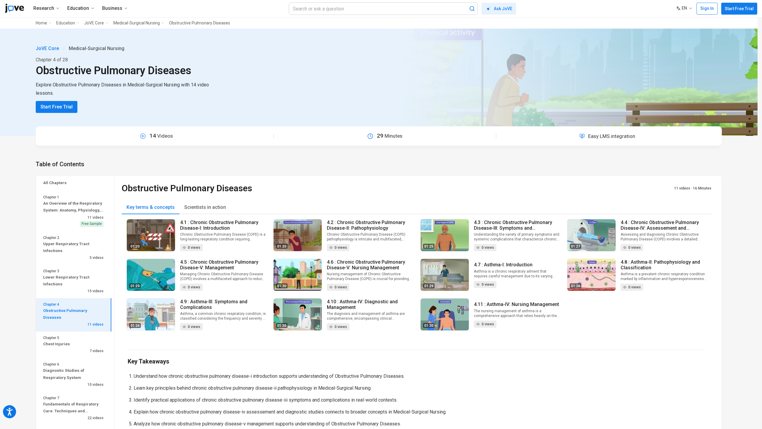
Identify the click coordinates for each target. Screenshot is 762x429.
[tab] (150, 207)
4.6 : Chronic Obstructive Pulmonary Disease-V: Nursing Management (366, 265)
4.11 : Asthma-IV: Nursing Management (516, 304)
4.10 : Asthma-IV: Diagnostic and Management (362, 304)
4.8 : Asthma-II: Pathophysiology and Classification (660, 265)
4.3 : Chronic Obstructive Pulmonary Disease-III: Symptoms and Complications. (513, 225)
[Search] (472, 9)
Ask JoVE (503, 8)
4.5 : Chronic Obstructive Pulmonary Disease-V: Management (219, 265)
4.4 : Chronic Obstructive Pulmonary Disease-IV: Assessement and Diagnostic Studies (660, 225)
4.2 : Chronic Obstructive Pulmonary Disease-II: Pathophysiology (366, 225)
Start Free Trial (739, 8)
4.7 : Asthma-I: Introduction (503, 265)
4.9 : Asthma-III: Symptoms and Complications (213, 304)
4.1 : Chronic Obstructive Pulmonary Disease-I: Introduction (219, 225)
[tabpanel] (416, 278)
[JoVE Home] (14, 8)
